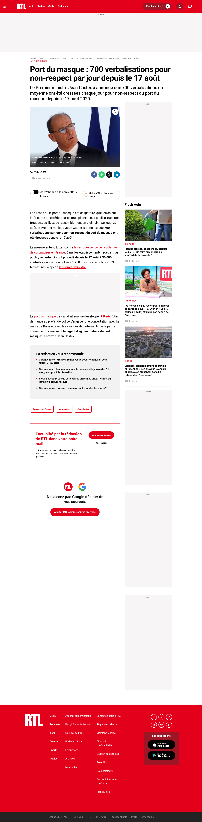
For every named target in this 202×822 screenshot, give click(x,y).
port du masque (45, 316)
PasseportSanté (118, 817)
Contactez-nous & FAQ (109, 715)
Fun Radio (78, 817)
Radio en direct (73, 741)
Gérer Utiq (102, 762)
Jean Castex (83, 409)
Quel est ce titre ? (74, 732)
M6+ (66, 817)
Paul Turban (35, 172)
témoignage (130, 301)
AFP (44, 172)
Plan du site (103, 791)
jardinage (129, 244)
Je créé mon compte (101, 435)
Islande (128, 361)
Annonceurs (147, 817)
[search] (190, 6)
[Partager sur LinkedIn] (117, 174)
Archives (70, 758)
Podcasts (62, 6)
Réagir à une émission (77, 724)
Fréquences (71, 750)
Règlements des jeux (108, 724)
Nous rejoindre (105, 770)
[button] (157, 6)
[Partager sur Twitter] (109, 174)
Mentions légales (106, 732)
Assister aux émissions (78, 715)
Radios (41, 6)
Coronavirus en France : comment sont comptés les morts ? (73, 388)
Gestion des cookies (108, 753)
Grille (51, 6)
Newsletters (71, 767)
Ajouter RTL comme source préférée (75, 512)
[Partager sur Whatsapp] (101, 174)
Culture (54, 741)
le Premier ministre (72, 267)
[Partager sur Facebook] (94, 174)
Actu (31, 6)
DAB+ (134, 817)
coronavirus (64, 409)
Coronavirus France (42, 409)
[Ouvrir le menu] (4, 6)
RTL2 (89, 817)
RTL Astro (101, 817)
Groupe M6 (54, 817)
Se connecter (101, 443)
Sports (53, 750)
